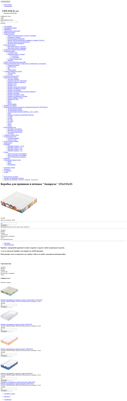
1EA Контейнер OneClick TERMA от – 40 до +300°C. (23, 111)
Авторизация (8, 6)
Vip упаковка (8, 26)
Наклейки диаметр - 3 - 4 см (16, 146)
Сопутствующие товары (11, 141)
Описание (7, 243)
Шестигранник (12, 104)
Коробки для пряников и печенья (17, 96)
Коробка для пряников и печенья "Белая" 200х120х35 (16, 324)
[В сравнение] (11, 307)
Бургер (10, 122)
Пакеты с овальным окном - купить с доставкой (22, 35)
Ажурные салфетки (13, 79)
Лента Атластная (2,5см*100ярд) (17, 155)
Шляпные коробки (9, 32)
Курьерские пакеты (13, 65)
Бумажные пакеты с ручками (16, 54)
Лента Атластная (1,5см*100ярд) (17, 153)
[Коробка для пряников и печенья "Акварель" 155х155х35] (19, 216)
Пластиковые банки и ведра (12, 160)
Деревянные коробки (10, 28)
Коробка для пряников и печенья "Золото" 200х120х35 (17, 349)
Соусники (10, 133)
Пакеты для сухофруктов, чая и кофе (15, 62)
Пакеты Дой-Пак (9, 34)
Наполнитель (8, 143)
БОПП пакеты (12, 70)
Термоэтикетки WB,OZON (12, 31)
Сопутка (10, 74)
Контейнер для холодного (15, 130)
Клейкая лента (12, 66)
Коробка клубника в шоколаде (16, 82)
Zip (9, 68)
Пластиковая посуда (10, 127)
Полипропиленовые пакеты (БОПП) (15, 49)
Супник (10, 116)
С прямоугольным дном (15, 59)
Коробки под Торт (13, 99)
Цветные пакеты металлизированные (19, 42)
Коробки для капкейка (14, 90)
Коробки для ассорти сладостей (17, 87)
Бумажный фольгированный (16, 38)
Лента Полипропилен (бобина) (17, 157)
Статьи (6, 172)
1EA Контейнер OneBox (15, 108)
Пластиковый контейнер (15, 132)
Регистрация (8, 4)
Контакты (7, 169)
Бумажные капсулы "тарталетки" (17, 80)
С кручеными (15, 57)
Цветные (10, 60)
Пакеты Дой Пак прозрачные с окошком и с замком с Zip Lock (26, 40)
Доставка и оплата (9, 167)
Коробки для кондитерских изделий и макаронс (22, 91)
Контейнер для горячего (15, 129)
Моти (9, 101)
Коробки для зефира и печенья (17, 88)
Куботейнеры (12, 164)
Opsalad (10, 118)
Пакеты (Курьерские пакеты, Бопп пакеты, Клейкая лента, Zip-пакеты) (25, 63)
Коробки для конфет (14, 93)
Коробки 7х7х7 (12, 85)
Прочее (10, 125)
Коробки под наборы (10, 105)
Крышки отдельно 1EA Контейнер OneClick (21, 115)
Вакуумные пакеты (10, 45)
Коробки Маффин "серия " (15, 98)
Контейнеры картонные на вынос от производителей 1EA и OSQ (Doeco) (26, 107)
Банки (9, 161)
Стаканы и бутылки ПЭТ (11, 76)
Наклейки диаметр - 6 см (15, 149)
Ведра (9, 163)
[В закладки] (10, 307)
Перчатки (7, 158)
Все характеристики (7, 239)
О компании (7, 170)
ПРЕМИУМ (7, 29)
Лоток (9, 124)
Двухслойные (12, 73)
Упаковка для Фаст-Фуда (11, 135)
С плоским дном (12, 52)
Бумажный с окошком (14, 37)
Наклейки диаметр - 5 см (15, 147)
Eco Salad (10, 121)
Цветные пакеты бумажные (16, 43)
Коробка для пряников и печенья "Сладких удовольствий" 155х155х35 (21, 300)
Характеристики (9, 244)
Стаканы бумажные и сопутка (13, 71)
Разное (10, 102)
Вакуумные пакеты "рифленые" (17, 48)
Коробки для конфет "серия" (16, 94)
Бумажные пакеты (9, 51)
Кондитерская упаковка (11, 77)
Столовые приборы (13, 138)
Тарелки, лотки (12, 139)
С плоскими (14, 56)
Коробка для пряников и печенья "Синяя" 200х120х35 (17, 373)
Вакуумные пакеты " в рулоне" (17, 46)
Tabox (9, 113)
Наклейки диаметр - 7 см (15, 150)
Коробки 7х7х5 (12, 84)
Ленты (6, 152)
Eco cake (10, 119)
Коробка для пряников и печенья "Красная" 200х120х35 (17, 383)
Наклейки (7, 144)
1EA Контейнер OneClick (15, 110)
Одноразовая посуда (10, 136)
